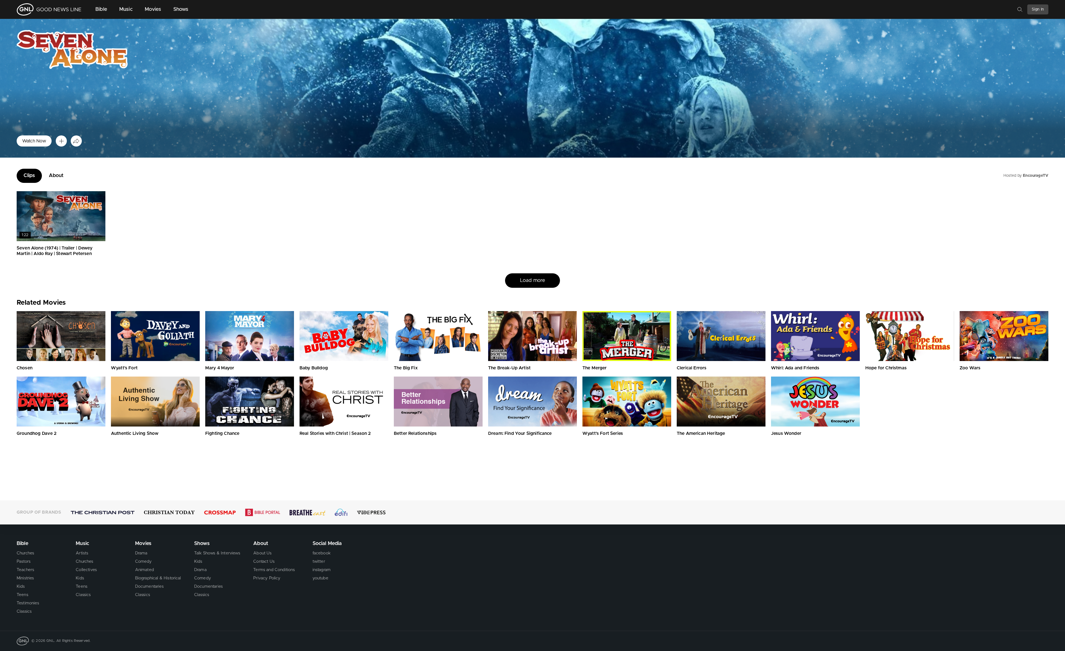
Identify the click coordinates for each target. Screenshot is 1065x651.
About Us (262, 553)
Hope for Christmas (886, 368)
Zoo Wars (970, 368)
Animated (144, 570)
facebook (322, 553)
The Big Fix (406, 368)
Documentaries (149, 586)
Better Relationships (415, 433)
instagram (322, 570)
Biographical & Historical (158, 578)
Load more (532, 288)
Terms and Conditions (274, 570)
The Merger (594, 368)
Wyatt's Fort (124, 368)
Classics (24, 611)
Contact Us (264, 561)
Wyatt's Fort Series (602, 433)
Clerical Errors (691, 368)
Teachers (25, 570)
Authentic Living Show (134, 433)
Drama (141, 553)
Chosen (24, 368)
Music (126, 9)
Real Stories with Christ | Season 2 (335, 433)
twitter (319, 561)
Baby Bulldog (314, 368)
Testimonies (28, 603)
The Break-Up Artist (509, 368)
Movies (153, 9)
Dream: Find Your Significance (520, 433)
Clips (29, 175)
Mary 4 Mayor (219, 368)
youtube (320, 578)
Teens (22, 595)
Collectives (86, 570)
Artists (82, 553)
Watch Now (34, 141)
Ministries (25, 578)
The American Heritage (701, 433)
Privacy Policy (266, 578)
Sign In (1038, 9)
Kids (21, 586)
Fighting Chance (222, 433)
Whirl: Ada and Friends (795, 368)
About (56, 175)
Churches (25, 553)
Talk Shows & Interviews (217, 553)
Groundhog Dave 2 (37, 433)
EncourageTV (1035, 176)
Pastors (24, 561)
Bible (101, 9)
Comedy (143, 561)
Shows (181, 9)
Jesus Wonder (786, 433)
